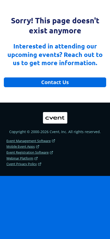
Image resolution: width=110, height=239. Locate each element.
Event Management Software (28, 140)
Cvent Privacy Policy (21, 164)
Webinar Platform (19, 158)
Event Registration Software (27, 152)
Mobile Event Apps (20, 146)
